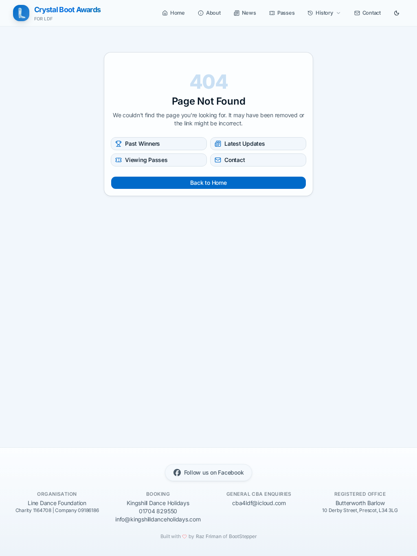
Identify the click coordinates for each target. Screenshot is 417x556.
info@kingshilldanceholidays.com (158, 519)
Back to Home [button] (208, 182)
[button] (173, 13)
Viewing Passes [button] (146, 159)
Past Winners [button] (142, 143)
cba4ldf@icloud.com (259, 502)
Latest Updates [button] (244, 143)
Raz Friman (209, 536)
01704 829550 (158, 511)
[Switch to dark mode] (396, 13)
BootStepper (243, 536)
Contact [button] (234, 159)
